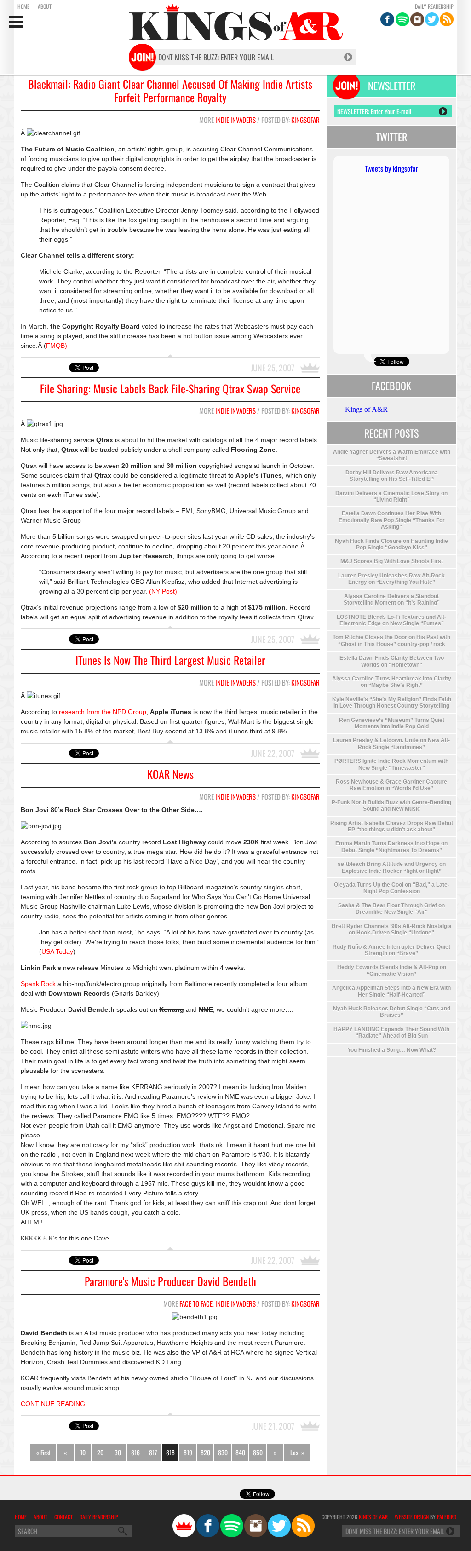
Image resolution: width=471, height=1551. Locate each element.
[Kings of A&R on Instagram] (417, 19)
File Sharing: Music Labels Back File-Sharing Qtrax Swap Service (170, 388)
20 (100, 1452)
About (45, 6)
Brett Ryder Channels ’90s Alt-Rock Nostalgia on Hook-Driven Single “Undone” (392, 929)
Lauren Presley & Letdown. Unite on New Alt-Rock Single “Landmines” (391, 743)
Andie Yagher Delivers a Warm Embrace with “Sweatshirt (391, 455)
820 (205, 1452)
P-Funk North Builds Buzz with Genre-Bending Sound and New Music (391, 805)
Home (23, 6)
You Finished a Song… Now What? (391, 1050)
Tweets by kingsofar (391, 168)
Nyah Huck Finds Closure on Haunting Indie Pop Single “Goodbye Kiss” (391, 544)
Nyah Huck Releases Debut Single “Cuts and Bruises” (391, 1011)
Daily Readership (434, 6)
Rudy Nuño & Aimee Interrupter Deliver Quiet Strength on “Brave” (391, 950)
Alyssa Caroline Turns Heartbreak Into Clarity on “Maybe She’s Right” (391, 681)
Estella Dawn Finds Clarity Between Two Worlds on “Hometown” (391, 661)
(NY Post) (163, 591)
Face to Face (196, 1303)
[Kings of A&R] (183, 1525)
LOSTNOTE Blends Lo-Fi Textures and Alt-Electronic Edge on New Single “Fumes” (391, 620)
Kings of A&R (366, 409)
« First (43, 1452)
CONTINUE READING (53, 1403)
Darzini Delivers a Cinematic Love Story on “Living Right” (391, 496)
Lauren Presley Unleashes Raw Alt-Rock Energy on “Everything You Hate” (391, 578)
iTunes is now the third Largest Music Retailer (170, 660)
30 (118, 1452)
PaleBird (446, 1517)
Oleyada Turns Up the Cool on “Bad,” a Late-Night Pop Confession (391, 888)
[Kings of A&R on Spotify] (402, 19)
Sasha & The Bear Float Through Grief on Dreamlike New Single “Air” (391, 908)
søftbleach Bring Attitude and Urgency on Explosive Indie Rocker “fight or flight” (392, 867)
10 (83, 1452)
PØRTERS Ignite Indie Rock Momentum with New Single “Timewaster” (391, 764)
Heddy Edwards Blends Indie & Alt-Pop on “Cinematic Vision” (391, 970)
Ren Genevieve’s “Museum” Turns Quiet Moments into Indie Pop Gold (391, 723)
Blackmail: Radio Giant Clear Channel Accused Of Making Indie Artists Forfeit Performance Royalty (170, 90)
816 (135, 1452)
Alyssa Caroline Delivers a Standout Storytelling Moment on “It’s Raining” (392, 599)
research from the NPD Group (101, 711)
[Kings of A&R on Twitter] (432, 19)
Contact (63, 1517)
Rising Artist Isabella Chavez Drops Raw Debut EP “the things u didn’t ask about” (391, 826)
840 (240, 1452)
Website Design (412, 1517)
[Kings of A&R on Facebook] (387, 19)
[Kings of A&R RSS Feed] (447, 19)
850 (258, 1452)
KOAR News (170, 774)
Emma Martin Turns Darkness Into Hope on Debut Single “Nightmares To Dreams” (391, 846)
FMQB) (56, 345)
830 (223, 1452)
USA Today (57, 951)
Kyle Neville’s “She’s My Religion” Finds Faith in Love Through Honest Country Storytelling (391, 702)
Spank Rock (38, 983)
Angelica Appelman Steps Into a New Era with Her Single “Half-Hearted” (391, 991)
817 (153, 1452)
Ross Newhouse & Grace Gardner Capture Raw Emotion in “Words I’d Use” (391, 784)
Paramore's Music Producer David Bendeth (170, 1281)
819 (188, 1452)
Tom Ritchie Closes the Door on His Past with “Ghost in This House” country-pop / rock (391, 640)
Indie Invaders (235, 120)
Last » (297, 1452)
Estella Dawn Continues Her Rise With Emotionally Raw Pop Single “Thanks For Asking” (392, 520)
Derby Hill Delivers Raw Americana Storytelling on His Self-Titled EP (391, 475)
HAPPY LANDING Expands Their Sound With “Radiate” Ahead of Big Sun (391, 1032)
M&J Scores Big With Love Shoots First (391, 561)
